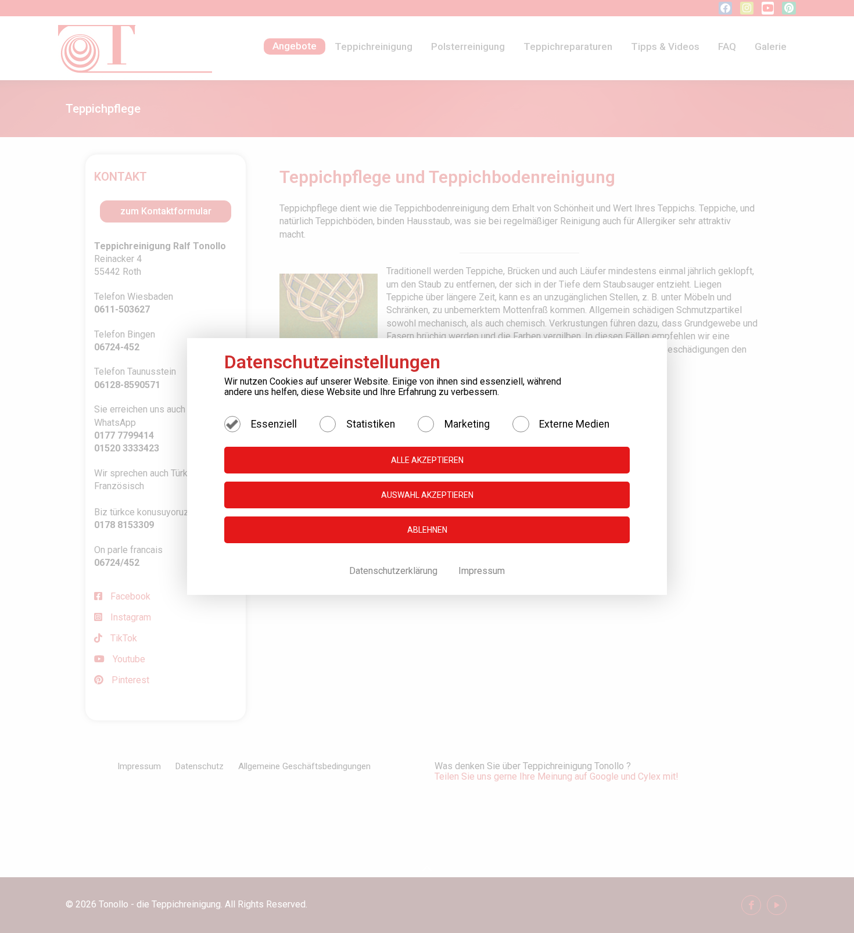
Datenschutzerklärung (394, 570)
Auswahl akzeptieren (427, 495)
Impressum (481, 570)
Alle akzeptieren (427, 460)
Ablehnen (427, 529)
